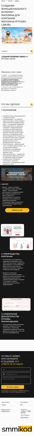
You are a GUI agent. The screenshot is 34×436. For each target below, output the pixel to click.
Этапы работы (24, 402)
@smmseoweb (24, 417)
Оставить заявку (13, 387)
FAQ (21, 405)
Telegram (8, 361)
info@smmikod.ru (5, 411)
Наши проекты (5, 402)
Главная (10, 1)
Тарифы (4, 405)
